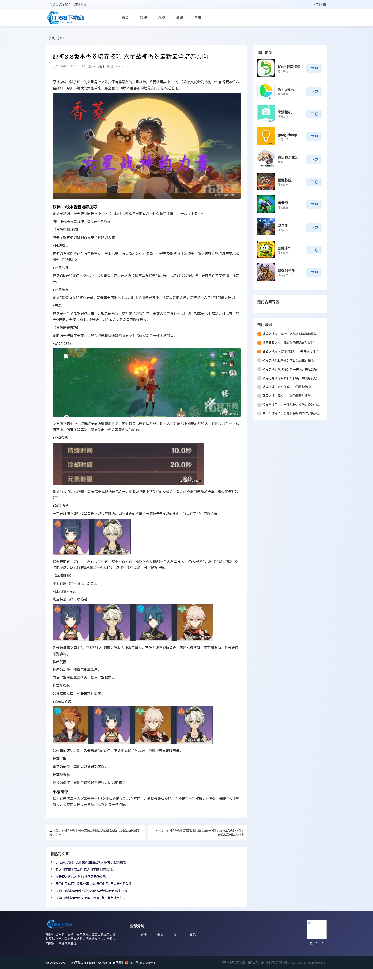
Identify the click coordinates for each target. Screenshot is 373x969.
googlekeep (287, 134)
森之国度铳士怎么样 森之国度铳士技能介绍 (85, 869)
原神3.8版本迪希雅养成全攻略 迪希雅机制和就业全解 (91, 890)
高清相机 (285, 111)
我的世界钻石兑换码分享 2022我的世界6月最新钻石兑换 (94, 883)
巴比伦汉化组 (288, 157)
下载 (314, 68)
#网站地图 (320, 4)
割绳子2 (284, 247)
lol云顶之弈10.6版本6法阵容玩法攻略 (81, 876)
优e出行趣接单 (289, 66)
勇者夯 (283, 202)
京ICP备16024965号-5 (142, 962)
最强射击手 (286, 270)
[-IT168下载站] (65, 18)
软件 (143, 17)
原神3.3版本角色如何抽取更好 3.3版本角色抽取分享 (91, 898)
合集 (197, 17)
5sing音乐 (286, 89)
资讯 (179, 17)
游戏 (161, 17)
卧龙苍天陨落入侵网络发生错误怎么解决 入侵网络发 (91, 862)
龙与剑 (283, 225)
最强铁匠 (285, 179)
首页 (125, 17)
